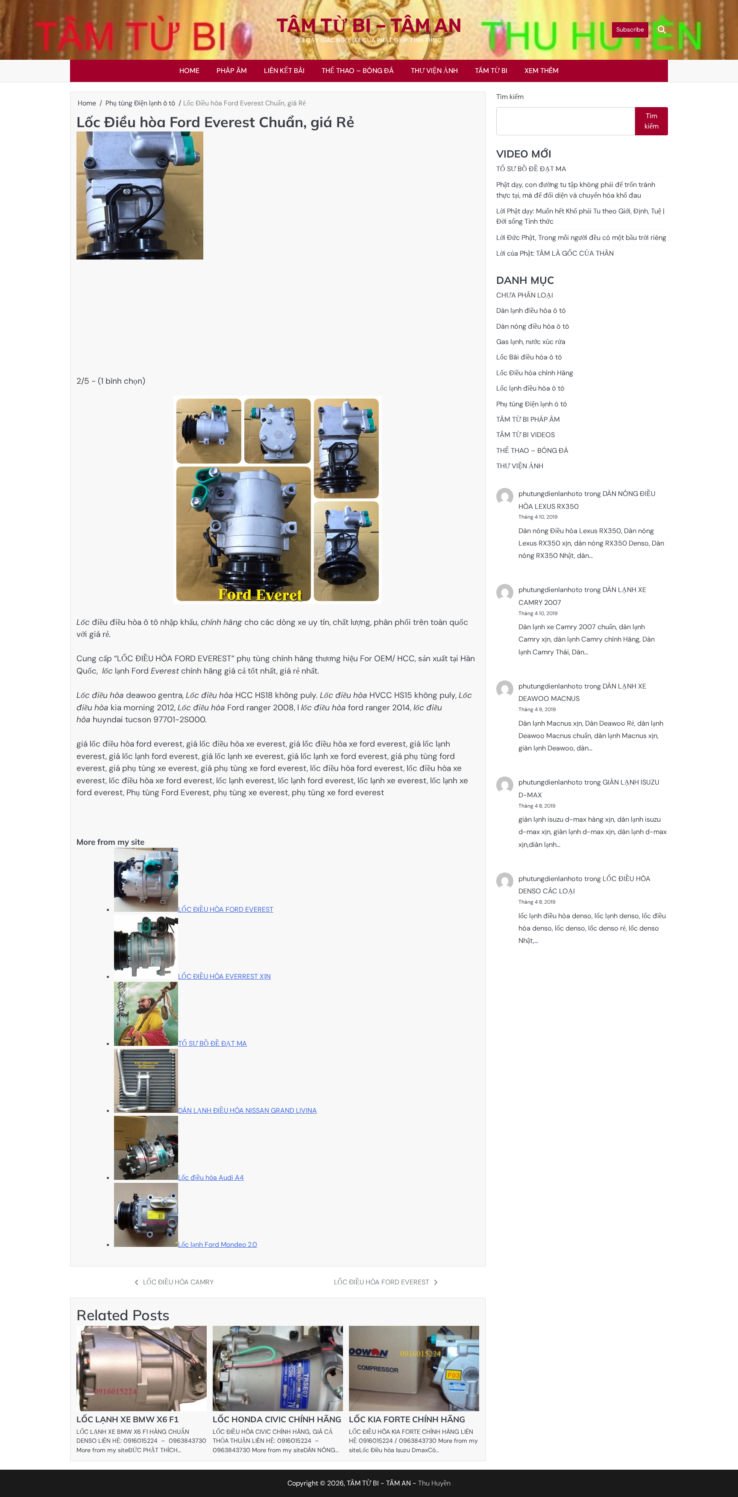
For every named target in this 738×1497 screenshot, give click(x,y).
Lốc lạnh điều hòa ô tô (530, 388)
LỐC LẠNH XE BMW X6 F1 (127, 1419)
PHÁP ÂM (232, 70)
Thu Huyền (434, 1483)
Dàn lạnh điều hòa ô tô (531, 310)
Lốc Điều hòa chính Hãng (534, 373)
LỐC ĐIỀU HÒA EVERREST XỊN (224, 976)
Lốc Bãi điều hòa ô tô (529, 357)
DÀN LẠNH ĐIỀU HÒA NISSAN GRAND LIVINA (247, 1110)
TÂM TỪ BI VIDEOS (525, 435)
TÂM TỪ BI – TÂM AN (369, 25)
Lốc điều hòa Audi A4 (211, 1177)
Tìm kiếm (510, 96)
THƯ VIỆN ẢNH (434, 70)
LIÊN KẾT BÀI (284, 70)
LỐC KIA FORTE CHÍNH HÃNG (407, 1419)
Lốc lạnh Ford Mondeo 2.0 (217, 1244)
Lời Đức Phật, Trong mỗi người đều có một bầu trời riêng (581, 237)
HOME (189, 70)
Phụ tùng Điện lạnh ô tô (531, 404)
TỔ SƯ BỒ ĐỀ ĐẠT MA (212, 1043)
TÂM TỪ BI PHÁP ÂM (528, 419)
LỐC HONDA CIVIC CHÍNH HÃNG (277, 1419)
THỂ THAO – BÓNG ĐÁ (358, 70)
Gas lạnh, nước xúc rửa (530, 342)
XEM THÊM (541, 70)
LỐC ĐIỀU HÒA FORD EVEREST (225, 909)
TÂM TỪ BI (491, 70)
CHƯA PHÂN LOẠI (524, 295)
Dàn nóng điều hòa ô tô (532, 326)
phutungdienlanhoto (550, 494)
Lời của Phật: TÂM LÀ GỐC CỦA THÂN (555, 253)
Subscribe (630, 29)
